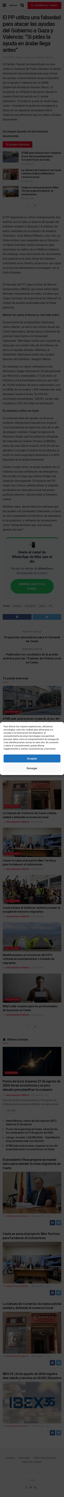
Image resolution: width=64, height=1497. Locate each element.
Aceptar (32, 758)
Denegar (32, 768)
